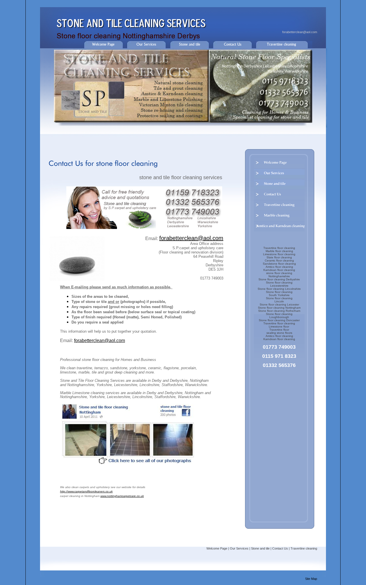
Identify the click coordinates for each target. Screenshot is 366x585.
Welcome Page (216, 548)
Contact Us (280, 548)
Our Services (239, 548)
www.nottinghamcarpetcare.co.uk (122, 496)
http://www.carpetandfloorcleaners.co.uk (86, 491)
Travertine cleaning (304, 548)
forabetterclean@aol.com (299, 32)
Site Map (311, 578)
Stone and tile (260, 548)
